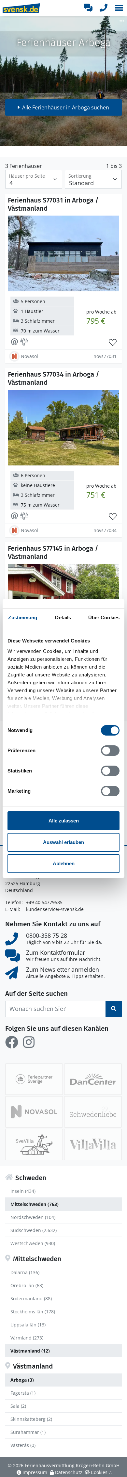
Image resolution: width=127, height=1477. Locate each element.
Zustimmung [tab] (22, 617)
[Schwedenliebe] (93, 1112)
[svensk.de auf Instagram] (28, 1042)
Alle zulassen (64, 820)
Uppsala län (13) (28, 1325)
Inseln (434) (22, 1191)
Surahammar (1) (28, 1432)
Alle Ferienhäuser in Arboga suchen (65, 107)
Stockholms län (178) (32, 1311)
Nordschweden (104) (32, 1217)
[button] (119, 8)
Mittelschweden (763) (34, 1204)
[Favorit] (113, 343)
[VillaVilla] (93, 1144)
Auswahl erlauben (63, 842)
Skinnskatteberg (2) (31, 1419)
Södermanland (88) (31, 1298)
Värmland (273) (26, 1338)
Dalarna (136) (24, 1272)
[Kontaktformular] (88, 8)
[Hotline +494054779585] (103, 8)
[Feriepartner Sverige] (34, 1079)
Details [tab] (63, 617)
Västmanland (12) (30, 1351)
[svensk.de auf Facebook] (11, 1042)
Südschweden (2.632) (33, 1230)
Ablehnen (64, 863)
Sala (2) (18, 1406)
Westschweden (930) (32, 1243)
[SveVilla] (34, 1144)
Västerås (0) (22, 1445)
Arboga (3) (22, 1380)
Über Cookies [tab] (104, 617)
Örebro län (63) (26, 1285)
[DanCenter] (93, 1079)
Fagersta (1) (22, 1393)
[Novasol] (34, 1112)
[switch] (110, 750)
